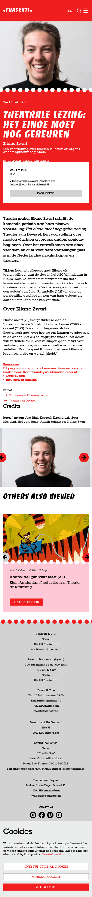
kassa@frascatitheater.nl (46, 758)
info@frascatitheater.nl (46, 649)
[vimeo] (50, 815)
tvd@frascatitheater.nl (46, 795)
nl (70, 10)
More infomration (53, 854)
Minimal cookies (46, 877)
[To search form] (79, 10)
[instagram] (33, 815)
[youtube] (59, 815)
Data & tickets (26, 602)
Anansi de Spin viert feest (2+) (37, 576)
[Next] (84, 457)
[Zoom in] (4, 484)
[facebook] (42, 815)
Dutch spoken (12, 161)
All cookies (46, 887)
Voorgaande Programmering (28, 395)
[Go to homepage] (17, 10)
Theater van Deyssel (36, 161)
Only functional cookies (46, 867)
